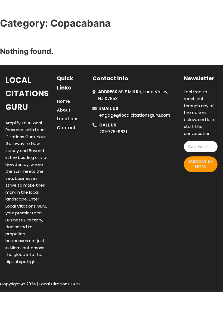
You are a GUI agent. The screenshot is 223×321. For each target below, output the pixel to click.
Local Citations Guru (27, 94)
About (63, 110)
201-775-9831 (113, 132)
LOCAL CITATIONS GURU (50, 10)
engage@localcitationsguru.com (134, 115)
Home (157, 10)
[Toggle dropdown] (219, 11)
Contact (66, 128)
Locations (182, 10)
